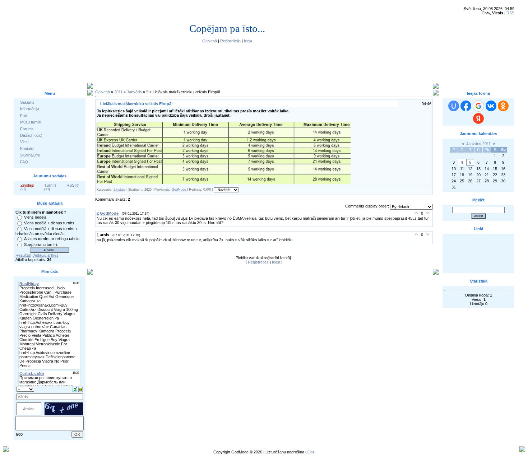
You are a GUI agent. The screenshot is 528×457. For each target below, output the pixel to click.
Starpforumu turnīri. (41, 244)
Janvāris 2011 (478, 143)
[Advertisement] (478, 253)
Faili (23, 115)
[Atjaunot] (75, 389)
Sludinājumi (30, 155)
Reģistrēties (258, 262)
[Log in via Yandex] (478, 118)
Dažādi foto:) (31, 135)
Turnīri (50, 185)
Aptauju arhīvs (46, 255)
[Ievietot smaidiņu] (80, 389)
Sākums (27, 102)
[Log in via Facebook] (465, 106)
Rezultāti (23, 255)
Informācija (29, 109)
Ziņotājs (27, 185)
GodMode (179, 189)
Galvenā (209, 41)
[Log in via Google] (478, 106)
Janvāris (134, 92)
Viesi (24, 142)
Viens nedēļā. (35, 217)
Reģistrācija (230, 41)
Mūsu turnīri (30, 122)
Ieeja (248, 41)
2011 (118, 92)
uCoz (310, 452)
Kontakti (27, 148)
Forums (27, 129)
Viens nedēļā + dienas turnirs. (49, 223)
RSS (510, 13)
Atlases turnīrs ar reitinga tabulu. (52, 239)
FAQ (24, 162)
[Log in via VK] (491, 106)
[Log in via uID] (453, 106)
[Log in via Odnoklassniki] (503, 106)
